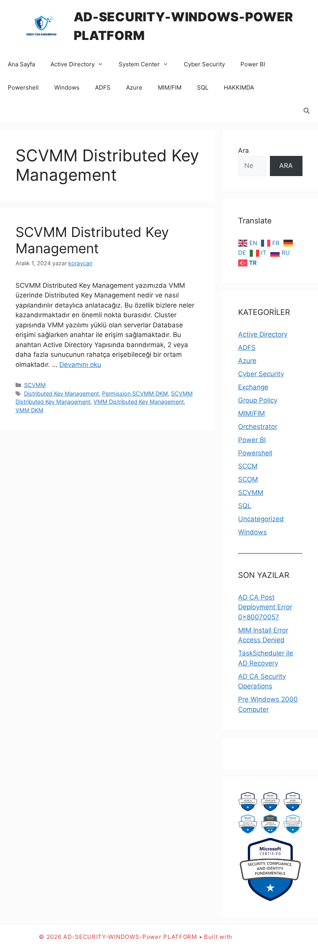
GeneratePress (256, 936)
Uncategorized (261, 519)
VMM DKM (29, 410)
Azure (134, 87)
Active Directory (72, 64)
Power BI (252, 64)
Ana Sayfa (21, 64)
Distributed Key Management (61, 393)
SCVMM (35, 385)
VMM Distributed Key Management (138, 401)
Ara (243, 150)
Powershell (23, 87)
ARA (286, 165)
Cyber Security (204, 64)
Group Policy (257, 400)
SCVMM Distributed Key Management (92, 240)
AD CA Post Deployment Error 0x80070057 (265, 607)
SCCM (248, 466)
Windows (67, 87)
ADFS (103, 87)
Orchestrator (257, 426)
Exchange (253, 387)
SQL (202, 87)
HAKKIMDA (239, 87)
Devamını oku (80, 364)
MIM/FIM (169, 87)
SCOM (248, 479)
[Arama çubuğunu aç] (306, 111)
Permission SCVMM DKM (135, 393)
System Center (139, 64)
